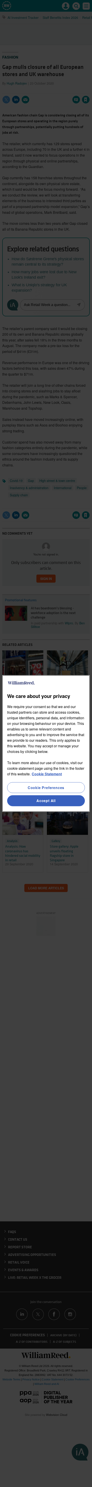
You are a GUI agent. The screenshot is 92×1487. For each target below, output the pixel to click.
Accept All (46, 800)
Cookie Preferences (46, 787)
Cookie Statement (47, 773)
